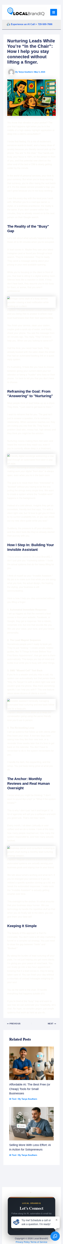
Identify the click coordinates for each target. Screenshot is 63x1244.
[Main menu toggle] (53, 12)
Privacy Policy (23, 1242)
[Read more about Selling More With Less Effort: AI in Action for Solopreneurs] (31, 1123)
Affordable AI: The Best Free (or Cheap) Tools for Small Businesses (29, 1089)
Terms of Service (38, 1242)
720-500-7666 (45, 24)
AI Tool (12, 1098)
